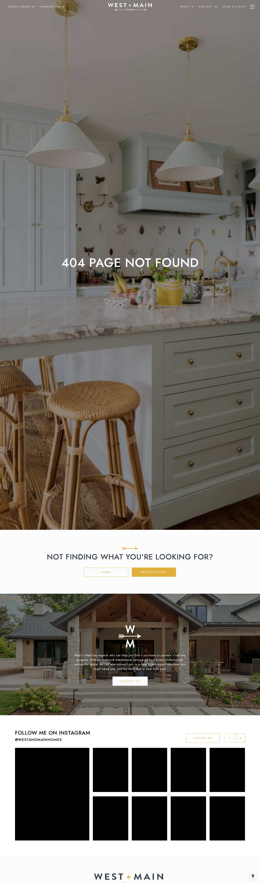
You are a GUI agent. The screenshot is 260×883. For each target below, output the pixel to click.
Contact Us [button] (130, 681)
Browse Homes (154, 572)
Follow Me (202, 738)
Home (106, 572)
